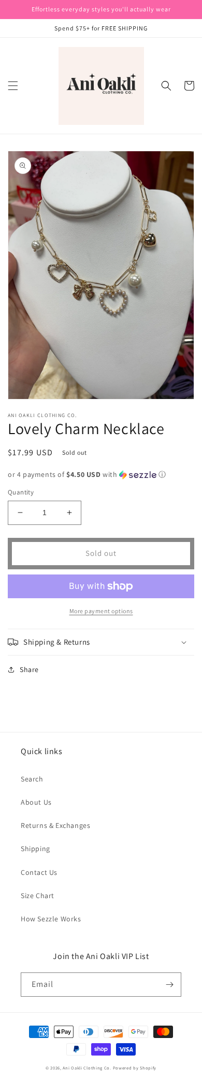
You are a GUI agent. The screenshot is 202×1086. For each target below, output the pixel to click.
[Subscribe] (169, 984)
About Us (36, 802)
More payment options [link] (101, 611)
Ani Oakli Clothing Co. (87, 1068)
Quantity (21, 492)
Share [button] (29, 669)
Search (32, 779)
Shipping (35, 848)
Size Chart (37, 895)
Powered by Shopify (135, 1068)
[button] (13, 85)
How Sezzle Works (51, 918)
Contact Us (39, 872)
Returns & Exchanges (55, 825)
